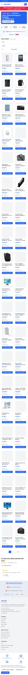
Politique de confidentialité (7, 645)
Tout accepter (5, 672)
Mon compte (24, 1)
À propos (3, 649)
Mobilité (3, 626)
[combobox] (14, 42)
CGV (2, 643)
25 (17, 551)
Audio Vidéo (4, 624)
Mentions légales (5, 647)
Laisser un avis (7, 565)
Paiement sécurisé (5, 634)
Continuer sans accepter (8, 669)
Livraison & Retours (5, 632)
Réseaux (3, 620)
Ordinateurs (3, 618)
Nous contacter (4, 637)
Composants (4, 622)
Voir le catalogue (7, 21)
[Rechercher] (22, 4)
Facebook (4, 613)
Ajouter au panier (8, 73)
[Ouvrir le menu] (1, 4)
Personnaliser (19, 669)
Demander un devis (5, 635)
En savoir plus (22, 667)
